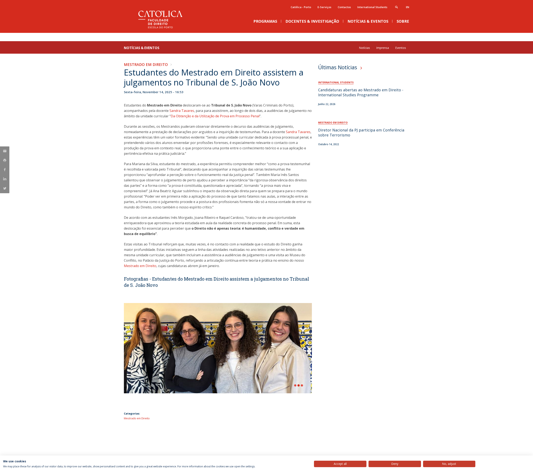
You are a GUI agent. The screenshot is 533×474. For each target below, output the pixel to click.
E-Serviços (324, 7)
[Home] (165, 28)
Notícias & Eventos (141, 48)
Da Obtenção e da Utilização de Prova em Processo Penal (215, 116)
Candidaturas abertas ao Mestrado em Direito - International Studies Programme (360, 92)
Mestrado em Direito (146, 64)
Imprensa (382, 48)
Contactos (344, 7)
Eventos (400, 48)
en (407, 7)
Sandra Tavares (181, 110)
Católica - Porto (301, 7)
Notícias (364, 48)
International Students (372, 7)
